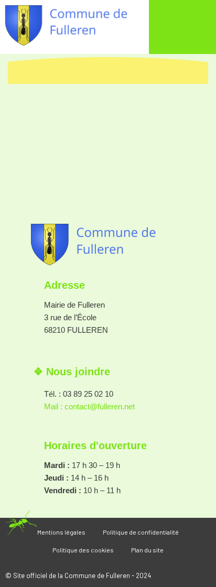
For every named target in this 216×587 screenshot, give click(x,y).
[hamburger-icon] (183, 30)
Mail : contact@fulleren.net (89, 406)
